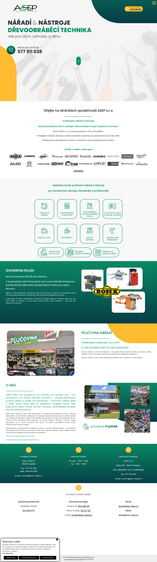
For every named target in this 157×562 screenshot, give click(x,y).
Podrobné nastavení (29, 558)
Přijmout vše (11, 558)
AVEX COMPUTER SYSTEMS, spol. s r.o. (81, 557)
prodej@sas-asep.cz (81, 515)
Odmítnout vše (48, 558)
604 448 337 (84, 506)
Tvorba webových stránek (73, 559)
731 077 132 (85, 510)
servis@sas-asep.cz (128, 506)
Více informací (7, 553)
